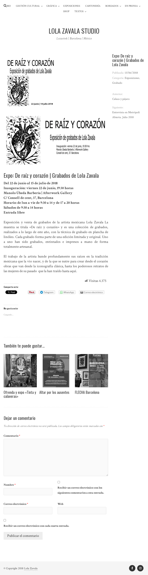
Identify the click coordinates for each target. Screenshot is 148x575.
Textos (79, 11)
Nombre (10, 485)
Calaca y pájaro (121, 99)
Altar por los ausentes (54, 392)
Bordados (111, 6)
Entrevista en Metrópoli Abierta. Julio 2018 (126, 114)
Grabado (117, 83)
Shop (66, 11)
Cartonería (92, 6)
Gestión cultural (28, 6)
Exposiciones (71, 6)
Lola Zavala (31, 568)
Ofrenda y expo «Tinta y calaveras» (20, 394)
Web (60, 504)
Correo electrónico (16, 504)
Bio (9, 6)
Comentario (12, 436)
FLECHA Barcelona (87, 392)
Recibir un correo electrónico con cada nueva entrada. (36, 526)
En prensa (131, 6)
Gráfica (51, 6)
